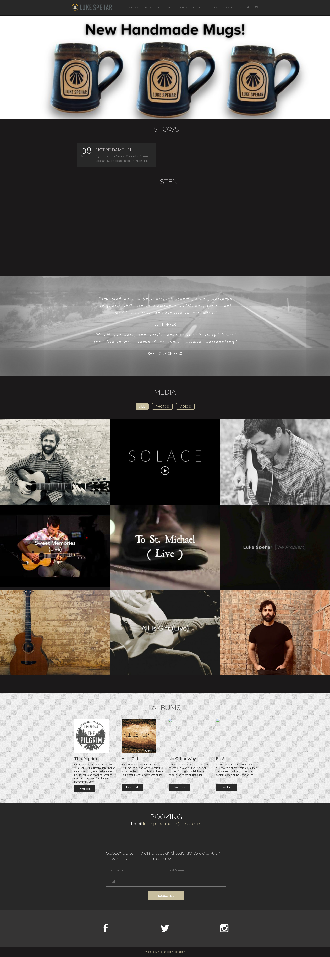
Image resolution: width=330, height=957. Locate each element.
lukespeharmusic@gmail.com (172, 823)
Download (85, 788)
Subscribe (166, 895)
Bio (160, 8)
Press (213, 8)
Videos (185, 406)
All (142, 406)
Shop (171, 8)
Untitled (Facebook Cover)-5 (165, 67)
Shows (134, 8)
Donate (228, 8)
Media (183, 8)
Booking (198, 8)
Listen (148, 8)
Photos (162, 406)
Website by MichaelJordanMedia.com (165, 951)
